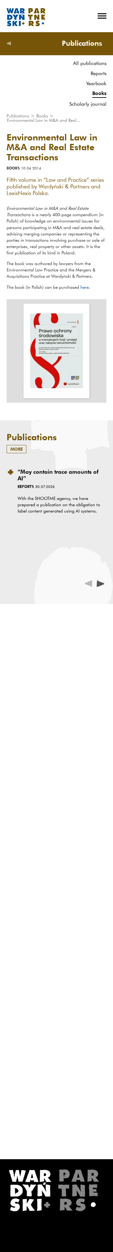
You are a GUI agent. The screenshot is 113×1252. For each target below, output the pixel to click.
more (16, 449)
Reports (98, 73)
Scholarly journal (87, 104)
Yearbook (96, 83)
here (84, 287)
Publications (18, 116)
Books (99, 93)
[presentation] (100, 583)
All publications (89, 63)
